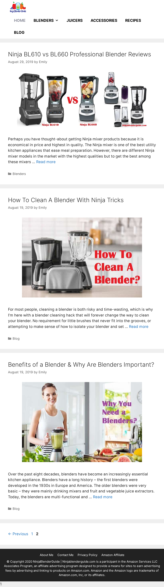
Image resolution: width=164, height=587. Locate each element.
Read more (46, 162)
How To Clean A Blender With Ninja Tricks (66, 200)
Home (20, 20)
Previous (18, 534)
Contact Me (65, 555)
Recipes (133, 20)
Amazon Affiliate (112, 555)
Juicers (75, 20)
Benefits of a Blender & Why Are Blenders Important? (81, 364)
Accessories (104, 20)
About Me (46, 555)
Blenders (44, 20)
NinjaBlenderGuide (46, 561)
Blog (19, 32)
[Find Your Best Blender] (18, 7)
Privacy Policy (87, 555)
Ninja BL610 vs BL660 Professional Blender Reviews (79, 54)
